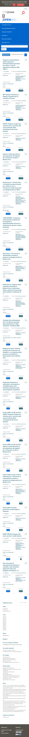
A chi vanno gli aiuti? (6, 24)
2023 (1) (4, 619)
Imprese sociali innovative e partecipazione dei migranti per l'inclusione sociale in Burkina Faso (11, 156)
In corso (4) (5, 609)
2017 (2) (4, 627)
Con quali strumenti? (7, 31)
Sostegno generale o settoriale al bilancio (12, 337)
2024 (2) (4, 618)
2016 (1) (4, 628)
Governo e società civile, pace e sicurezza (21, 368)
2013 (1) (4, 629)
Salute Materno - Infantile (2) (9, 679)
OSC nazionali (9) (6, 657)
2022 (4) (4, 620)
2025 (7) (4, 616)
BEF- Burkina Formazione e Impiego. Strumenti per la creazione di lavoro (11, 96)
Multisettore (18, 300)
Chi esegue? (4, 35)
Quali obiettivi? (5, 42)
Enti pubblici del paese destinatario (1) (11, 662)
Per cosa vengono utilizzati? (8, 28)
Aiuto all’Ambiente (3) (7, 674)
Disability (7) (5, 670)
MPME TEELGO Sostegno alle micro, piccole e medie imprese (12, 535)
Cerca (4, 49)
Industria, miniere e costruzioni (19, 77)
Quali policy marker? (6, 38)
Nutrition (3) (5, 673)
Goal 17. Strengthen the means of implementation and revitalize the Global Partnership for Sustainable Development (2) (14, 707)
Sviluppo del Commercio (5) (8, 671)
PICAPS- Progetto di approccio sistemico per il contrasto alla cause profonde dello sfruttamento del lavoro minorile (12, 127)
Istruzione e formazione (21, 76)
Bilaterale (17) (6, 717)
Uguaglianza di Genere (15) (8, 668)
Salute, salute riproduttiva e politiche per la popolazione (21, 200)
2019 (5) (4, 624)
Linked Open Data (19, 730)
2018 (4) (4, 625)
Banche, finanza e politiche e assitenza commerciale (20, 543)
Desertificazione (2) (7, 678)
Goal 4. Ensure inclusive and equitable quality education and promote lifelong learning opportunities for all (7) (14, 690)
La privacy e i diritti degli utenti (6, 730)
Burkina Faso (5, 75)
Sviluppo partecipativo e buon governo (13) (12, 669)
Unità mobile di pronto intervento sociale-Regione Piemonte (11, 509)
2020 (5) (4, 623)
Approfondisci (20, 4)
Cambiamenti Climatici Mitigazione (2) (11, 677)
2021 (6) (4, 622)
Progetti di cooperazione (8, 83)
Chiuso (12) (5, 608)
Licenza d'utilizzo (5, 733)
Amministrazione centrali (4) (9, 658)
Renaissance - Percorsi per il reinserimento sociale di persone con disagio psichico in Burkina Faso (12, 256)
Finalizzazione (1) (6, 611)
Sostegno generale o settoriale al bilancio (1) (12, 651)
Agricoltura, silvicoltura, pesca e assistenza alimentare (20, 197)
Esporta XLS (6, 54)
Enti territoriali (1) (7, 661)
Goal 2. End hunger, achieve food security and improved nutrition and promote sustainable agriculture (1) (14, 711)
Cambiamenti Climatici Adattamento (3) (11, 675)
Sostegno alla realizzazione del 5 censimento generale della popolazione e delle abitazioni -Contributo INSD (11, 323)
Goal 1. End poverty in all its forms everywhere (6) (13, 691)
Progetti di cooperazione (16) (9, 650)
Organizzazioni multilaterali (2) (9, 659)
